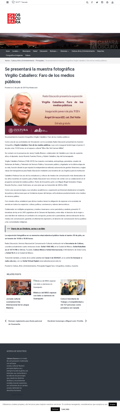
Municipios (26, 51)
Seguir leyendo (17, 395)
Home (7, 61)
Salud (35, 51)
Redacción (33, 88)
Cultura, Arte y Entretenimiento (83, 51)
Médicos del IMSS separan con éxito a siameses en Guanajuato (44, 296)
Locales (15, 51)
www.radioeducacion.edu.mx (50, 261)
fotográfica (60, 266)
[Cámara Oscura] (60, 41)
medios (68, 266)
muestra (75, 266)
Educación (43, 51)
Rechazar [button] (55, 409)
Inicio (8, 51)
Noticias (53, 51)
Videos (27, 55)
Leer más (65, 409)
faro (53, 266)
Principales (40, 61)
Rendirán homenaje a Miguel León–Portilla (65, 321)
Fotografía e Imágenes (14, 55)
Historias (64, 51)
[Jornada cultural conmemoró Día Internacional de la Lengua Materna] (18, 287)
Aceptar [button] (112, 404)
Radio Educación (59, 142)
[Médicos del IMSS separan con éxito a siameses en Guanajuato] (45, 284)
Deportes (100, 51)
